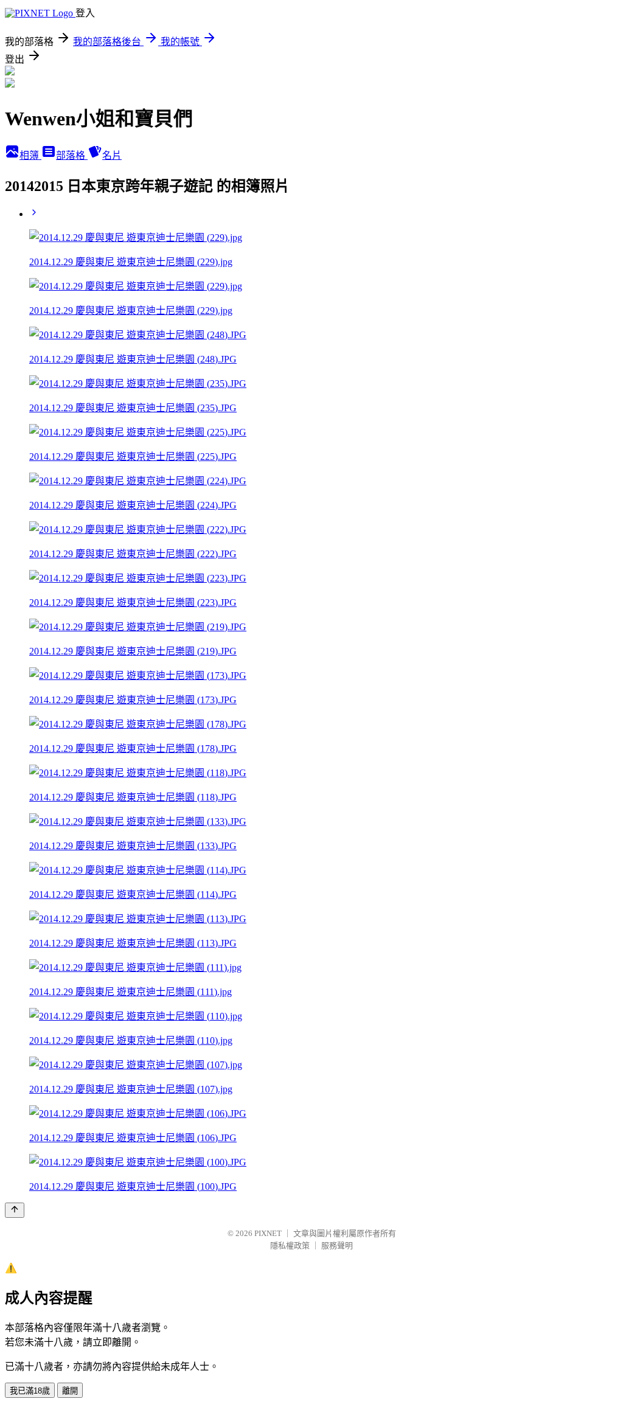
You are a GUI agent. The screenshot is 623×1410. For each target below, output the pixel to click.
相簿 (30, 155)
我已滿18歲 (30, 1390)
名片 (112, 155)
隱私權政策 (290, 1245)
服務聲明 (337, 1245)
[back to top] (14, 1210)
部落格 (72, 155)
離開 (70, 1390)
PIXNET (268, 1233)
